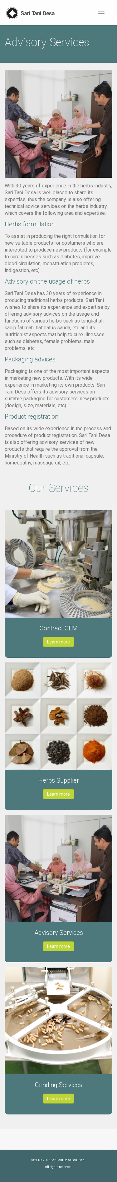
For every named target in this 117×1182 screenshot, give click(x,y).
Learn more (58, 641)
